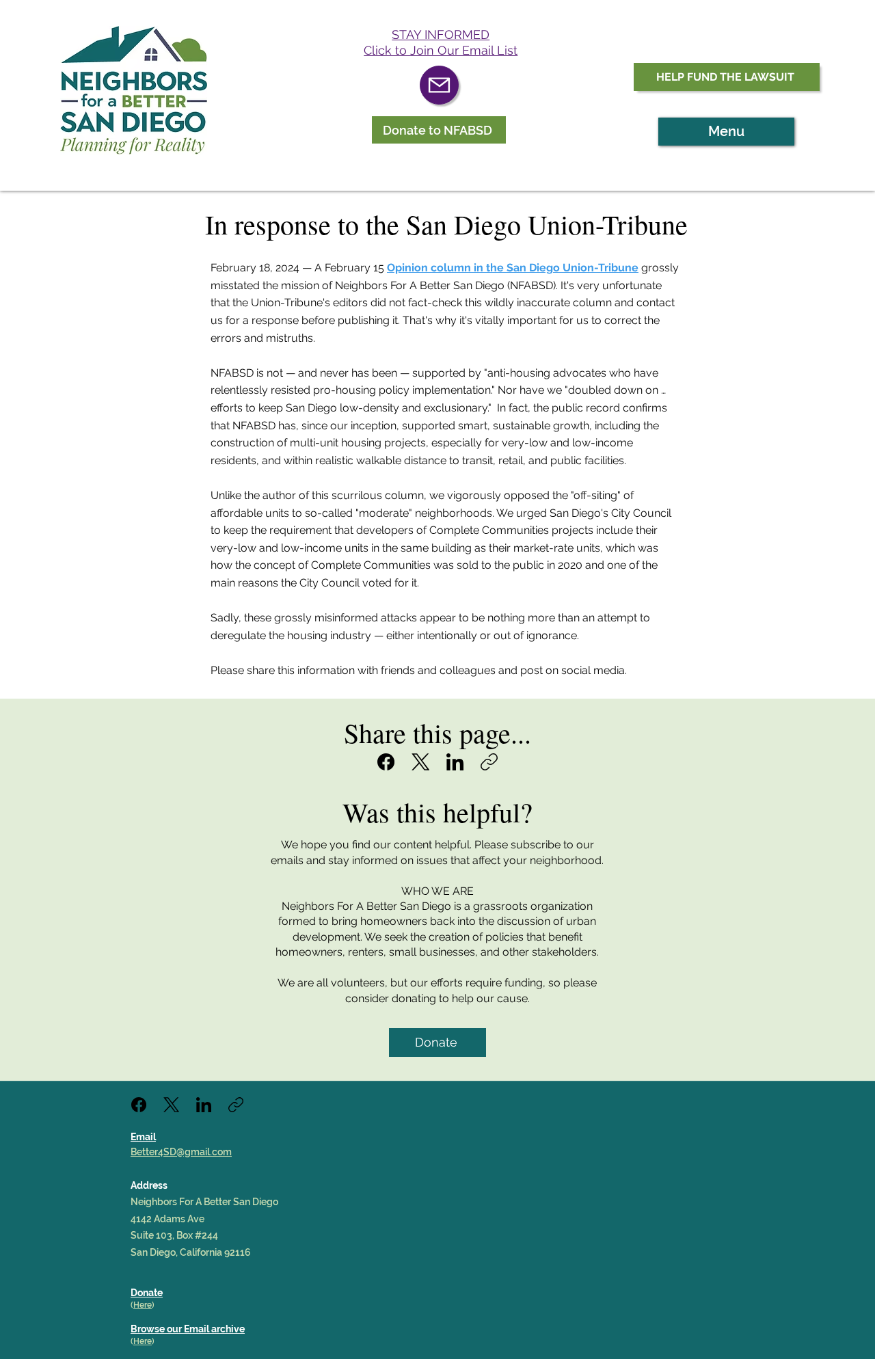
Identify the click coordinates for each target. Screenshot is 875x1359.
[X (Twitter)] (421, 761)
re (148, 1341)
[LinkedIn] (454, 761)
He (138, 1341)
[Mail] (439, 85)
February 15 (481, 267)
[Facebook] (385, 761)
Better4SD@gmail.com (181, 1151)
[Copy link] (489, 761)
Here (142, 1305)
